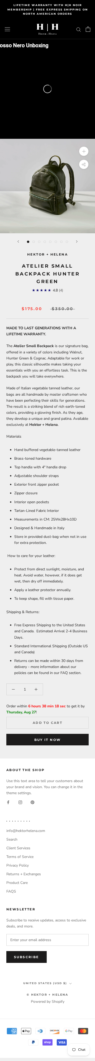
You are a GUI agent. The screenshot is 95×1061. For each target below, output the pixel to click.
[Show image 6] (56, 242)
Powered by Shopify (47, 1001)
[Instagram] (20, 802)
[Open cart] (88, 29)
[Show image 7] (61, 242)
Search (11, 839)
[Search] (78, 29)
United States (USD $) (45, 983)
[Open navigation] (7, 29)
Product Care (17, 882)
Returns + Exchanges (23, 874)
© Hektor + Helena (47, 994)
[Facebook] (8, 802)
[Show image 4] (45, 242)
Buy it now (47, 740)
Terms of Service (20, 856)
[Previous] (18, 241)
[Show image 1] (28, 242)
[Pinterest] (32, 802)
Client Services (18, 848)
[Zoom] (83, 151)
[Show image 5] (50, 242)
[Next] (77, 241)
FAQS (11, 891)
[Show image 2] (33, 242)
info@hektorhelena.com (25, 830)
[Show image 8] (67, 242)
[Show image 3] (39, 242)
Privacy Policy (17, 865)
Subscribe (26, 957)
